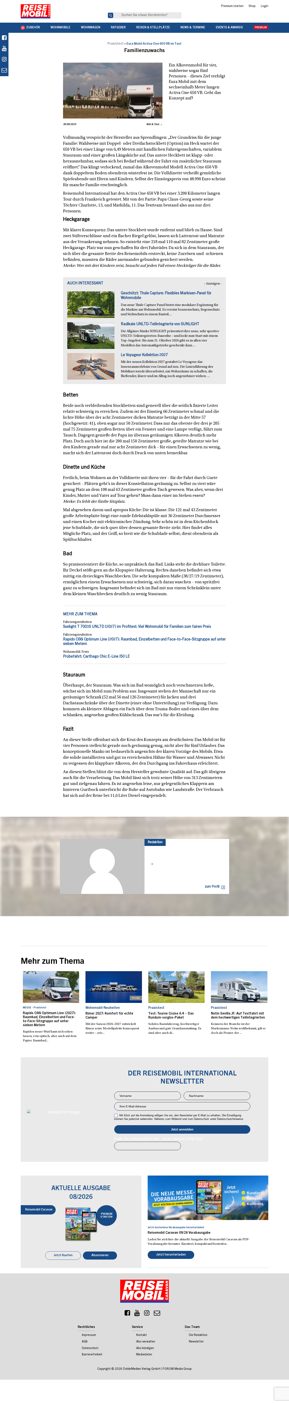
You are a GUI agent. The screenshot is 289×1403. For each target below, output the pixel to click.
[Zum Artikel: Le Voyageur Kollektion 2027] (90, 368)
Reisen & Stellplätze (153, 27)
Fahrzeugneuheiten (77, 622)
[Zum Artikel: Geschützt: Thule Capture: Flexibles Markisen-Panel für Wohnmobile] (90, 306)
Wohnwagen (90, 27)
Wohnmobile (60, 27)
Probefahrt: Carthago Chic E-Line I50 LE (96, 657)
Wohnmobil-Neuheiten (102, 1008)
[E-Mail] (157, 1314)
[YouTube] (137, 1314)
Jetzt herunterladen (171, 1255)
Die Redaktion (198, 1335)
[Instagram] (147, 1314)
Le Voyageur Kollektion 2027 (144, 355)
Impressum (89, 1335)
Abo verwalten (145, 1342)
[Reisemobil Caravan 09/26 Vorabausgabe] (208, 1198)
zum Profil (212, 886)
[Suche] (110, 15)
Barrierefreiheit (92, 1355)
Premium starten (232, 6)
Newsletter (196, 1342)
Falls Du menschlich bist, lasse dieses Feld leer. (159, 1138)
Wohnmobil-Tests (76, 652)
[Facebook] (4, 38)
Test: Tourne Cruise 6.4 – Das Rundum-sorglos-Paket (171, 1015)
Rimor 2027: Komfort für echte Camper (109, 1015)
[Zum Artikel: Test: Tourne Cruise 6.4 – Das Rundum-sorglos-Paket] (176, 987)
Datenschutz (90, 1348)
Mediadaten (144, 1355)
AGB (85, 1342)
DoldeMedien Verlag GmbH (141, 1369)
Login (264, 6)
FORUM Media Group (177, 1369)
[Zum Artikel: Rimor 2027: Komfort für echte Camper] (113, 987)
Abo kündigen (145, 1348)
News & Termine (192, 27)
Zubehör (33, 27)
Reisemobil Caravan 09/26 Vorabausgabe (179, 1233)
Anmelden (182, 1129)
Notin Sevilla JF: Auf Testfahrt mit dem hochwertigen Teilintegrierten (238, 1015)
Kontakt (141, 1335)
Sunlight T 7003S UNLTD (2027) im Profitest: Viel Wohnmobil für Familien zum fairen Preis (137, 627)
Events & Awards (229, 27)
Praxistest (115, 43)
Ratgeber (118, 27)
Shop (252, 6)
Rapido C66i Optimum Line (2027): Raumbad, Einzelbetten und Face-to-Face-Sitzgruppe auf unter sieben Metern (49, 1019)
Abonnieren (100, 1255)
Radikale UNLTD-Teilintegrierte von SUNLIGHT (160, 324)
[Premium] (260, 28)
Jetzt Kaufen (63, 1255)
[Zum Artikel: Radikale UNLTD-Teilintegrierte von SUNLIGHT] (90, 337)
